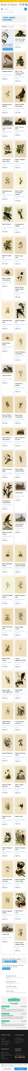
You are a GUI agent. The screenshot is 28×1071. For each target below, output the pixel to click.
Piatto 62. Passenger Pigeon (7, 470)
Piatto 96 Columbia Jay (20, 321)
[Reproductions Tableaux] (19, 1057)
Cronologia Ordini (18, 1038)
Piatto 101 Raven (6, 224)
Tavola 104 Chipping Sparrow (7, 596)
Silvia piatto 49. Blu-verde (7, 321)
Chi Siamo (3, 1039)
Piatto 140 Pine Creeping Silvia (19, 416)
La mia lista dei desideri (20, 1039)
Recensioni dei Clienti (5, 1053)
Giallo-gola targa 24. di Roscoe (7, 105)
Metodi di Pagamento (5, 1041)
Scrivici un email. (6, 968)
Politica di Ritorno (4, 1044)
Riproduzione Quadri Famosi (6, 1055)
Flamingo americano (7, 71)
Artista (5, 12)
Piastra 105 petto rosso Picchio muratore (19, 192)
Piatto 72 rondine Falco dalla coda (6, 279)
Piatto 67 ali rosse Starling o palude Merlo (19, 289)
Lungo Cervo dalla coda (6, 128)
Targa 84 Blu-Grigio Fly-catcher (7, 880)
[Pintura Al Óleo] (24, 1057)
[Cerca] (25, 9)
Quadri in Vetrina (4, 1052)
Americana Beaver (6, 375)
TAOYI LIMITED (18, 1053)
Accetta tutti (21, 1068)
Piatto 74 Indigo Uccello (19, 627)
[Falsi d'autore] (16, 1057)
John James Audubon (20, 43)
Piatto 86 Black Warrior (19, 690)
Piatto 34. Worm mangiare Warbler (19, 943)
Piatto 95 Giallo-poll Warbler (7, 911)
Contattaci (3, 1038)
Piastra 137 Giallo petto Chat (6, 785)
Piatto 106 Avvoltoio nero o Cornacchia (20, 39)
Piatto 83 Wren (19, 816)
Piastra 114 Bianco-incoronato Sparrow (7, 415)
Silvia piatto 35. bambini (19, 384)
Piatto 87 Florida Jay (7, 753)
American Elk (5, 934)
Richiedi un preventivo (7, 49)
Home (2, 12)
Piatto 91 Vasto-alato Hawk (20, 848)
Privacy (2, 1056)
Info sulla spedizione (5, 1042)
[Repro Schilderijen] (20, 1057)
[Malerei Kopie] (17, 1057)
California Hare (19, 492)
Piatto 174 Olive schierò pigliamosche (7, 691)
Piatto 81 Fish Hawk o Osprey (7, 533)
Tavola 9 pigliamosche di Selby (20, 659)
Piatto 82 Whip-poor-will (7, 848)
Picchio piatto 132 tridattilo (19, 225)
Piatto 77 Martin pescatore (19, 785)
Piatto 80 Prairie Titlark (6, 343)
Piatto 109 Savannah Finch (7, 627)
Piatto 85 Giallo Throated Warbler (19, 470)
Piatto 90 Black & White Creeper (6, 722)
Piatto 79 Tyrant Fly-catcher (20, 754)
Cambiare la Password (19, 1041)
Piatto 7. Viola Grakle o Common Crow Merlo (19, 73)
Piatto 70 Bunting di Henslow (7, 564)
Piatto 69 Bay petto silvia (7, 191)
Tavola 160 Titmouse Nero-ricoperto (20, 352)
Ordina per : (4, 26)
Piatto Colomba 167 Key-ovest (20, 438)
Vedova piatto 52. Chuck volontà (6, 160)
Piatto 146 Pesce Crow (19, 911)
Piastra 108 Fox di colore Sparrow (6, 438)
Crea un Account (18, 1042)
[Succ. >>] (14, 961)
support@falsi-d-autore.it (20, 1055)
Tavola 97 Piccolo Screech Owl (19, 722)
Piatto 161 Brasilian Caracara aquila (20, 880)
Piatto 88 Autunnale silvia (20, 596)
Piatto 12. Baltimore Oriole (20, 160)
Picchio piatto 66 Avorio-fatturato (6, 501)
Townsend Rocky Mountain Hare (19, 525)
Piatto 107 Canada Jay (6, 256)
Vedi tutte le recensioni (22, 1027)
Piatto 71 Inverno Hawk (19, 127)
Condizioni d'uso (4, 1058)
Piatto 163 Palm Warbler (6, 659)
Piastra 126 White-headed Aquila (19, 105)
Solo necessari (7, 1068)
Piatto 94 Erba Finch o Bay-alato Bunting (20, 564)
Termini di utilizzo (11, 1066)
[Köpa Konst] (22, 1057)
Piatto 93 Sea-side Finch (6, 817)
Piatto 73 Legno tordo (19, 256)
